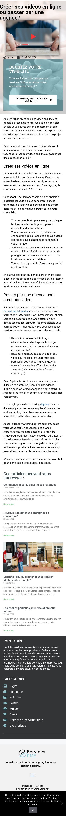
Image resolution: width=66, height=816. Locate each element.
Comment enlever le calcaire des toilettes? (29, 484)
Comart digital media (15, 311)
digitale (44, 404)
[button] (32, 775)
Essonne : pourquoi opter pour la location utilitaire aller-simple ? (28, 578)
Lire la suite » (8, 504)
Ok (33, 810)
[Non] (62, 803)
